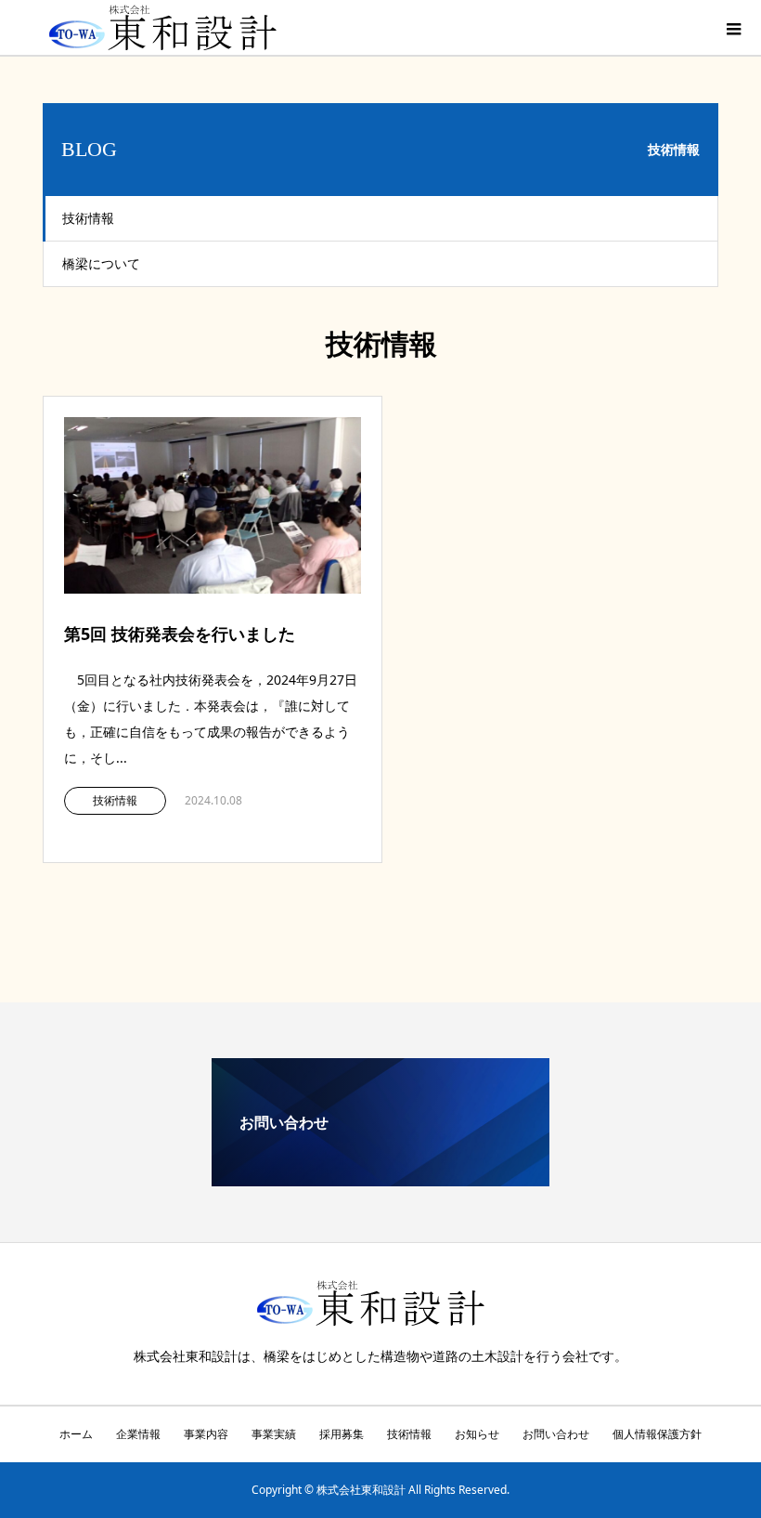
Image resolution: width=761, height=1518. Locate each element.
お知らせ (477, 1434)
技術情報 (88, 218)
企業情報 (138, 1434)
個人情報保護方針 (657, 1434)
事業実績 (274, 1434)
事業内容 (206, 1434)
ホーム (76, 1434)
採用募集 (341, 1434)
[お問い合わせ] (380, 1179)
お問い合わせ (555, 1434)
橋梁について (101, 263)
